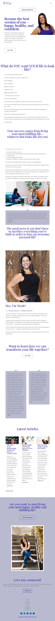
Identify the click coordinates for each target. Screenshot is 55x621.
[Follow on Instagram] (21, 613)
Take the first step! (27, 517)
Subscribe (27, 591)
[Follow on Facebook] (24, 613)
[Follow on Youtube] (34, 613)
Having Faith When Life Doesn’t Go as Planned (27, 447)
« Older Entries (9, 491)
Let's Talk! (10, 50)
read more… (10, 485)
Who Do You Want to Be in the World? (42, 446)
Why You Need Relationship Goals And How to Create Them (12, 449)
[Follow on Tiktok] (31, 613)
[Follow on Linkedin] (27, 613)
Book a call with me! (27, 9)
